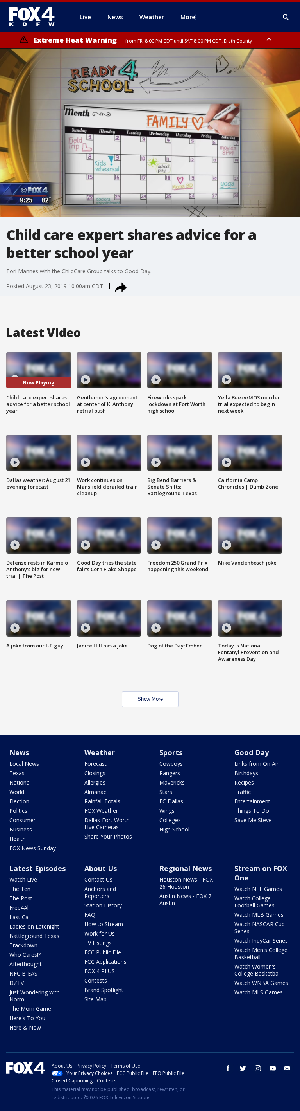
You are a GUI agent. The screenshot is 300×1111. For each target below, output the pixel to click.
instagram (258, 1068)
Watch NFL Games (258, 889)
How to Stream (103, 924)
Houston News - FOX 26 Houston (186, 883)
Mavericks (172, 782)
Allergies (94, 782)
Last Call (20, 917)
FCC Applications (105, 961)
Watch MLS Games (258, 992)
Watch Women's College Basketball (257, 970)
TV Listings (98, 943)
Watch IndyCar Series (261, 940)
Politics (18, 810)
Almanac (95, 791)
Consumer (22, 820)
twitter (243, 1068)
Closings (94, 773)
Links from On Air (256, 763)
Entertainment (252, 801)
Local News (24, 763)
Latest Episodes (37, 868)
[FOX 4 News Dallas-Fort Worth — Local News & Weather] (35, 16)
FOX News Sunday (32, 848)
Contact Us (98, 879)
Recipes (244, 782)
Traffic (242, 791)
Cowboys (171, 763)
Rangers (169, 773)
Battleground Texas (34, 936)
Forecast (95, 763)
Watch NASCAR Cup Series (259, 927)
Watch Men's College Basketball (261, 953)
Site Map (95, 999)
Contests (95, 980)
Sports (170, 752)
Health (17, 838)
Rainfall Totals (102, 801)
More (187, 17)
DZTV (16, 983)
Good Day (251, 752)
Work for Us (99, 933)
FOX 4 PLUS (99, 971)
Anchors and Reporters (100, 892)
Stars (165, 791)
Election (19, 801)
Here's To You (27, 1018)
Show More (150, 699)
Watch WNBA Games (261, 983)
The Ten (19, 889)
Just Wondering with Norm (34, 995)
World (16, 791)
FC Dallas (171, 801)
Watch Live (23, 879)
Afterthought (25, 964)
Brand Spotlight (103, 990)
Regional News (185, 868)
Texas (17, 773)
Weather (99, 752)
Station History (103, 905)
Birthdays (246, 773)
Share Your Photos (108, 836)
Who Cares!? (25, 954)
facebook (228, 1068)
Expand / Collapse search (286, 17)
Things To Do (251, 810)
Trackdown (23, 945)
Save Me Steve (253, 820)
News (19, 752)
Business (20, 829)
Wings (167, 810)
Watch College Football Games (254, 902)
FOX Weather (101, 810)
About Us (100, 868)
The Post (20, 898)
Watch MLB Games (259, 914)
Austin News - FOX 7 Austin (185, 899)
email (287, 1068)
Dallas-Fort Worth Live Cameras (107, 823)
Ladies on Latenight (34, 926)
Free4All (19, 907)
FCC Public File (102, 952)
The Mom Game (30, 1008)
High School (174, 829)
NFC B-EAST (25, 973)
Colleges (170, 820)
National (20, 782)
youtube (272, 1068)
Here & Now (25, 1027)
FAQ (89, 914)
